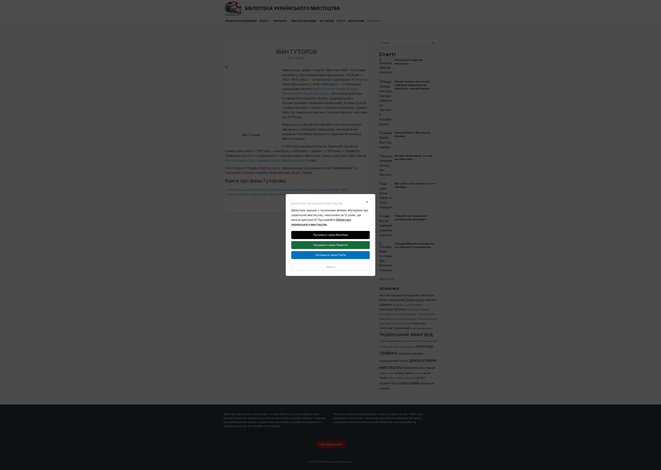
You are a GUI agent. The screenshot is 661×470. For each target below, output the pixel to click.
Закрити (330, 266)
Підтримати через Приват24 (330, 245)
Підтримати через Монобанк (330, 234)
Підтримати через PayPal (330, 255)
